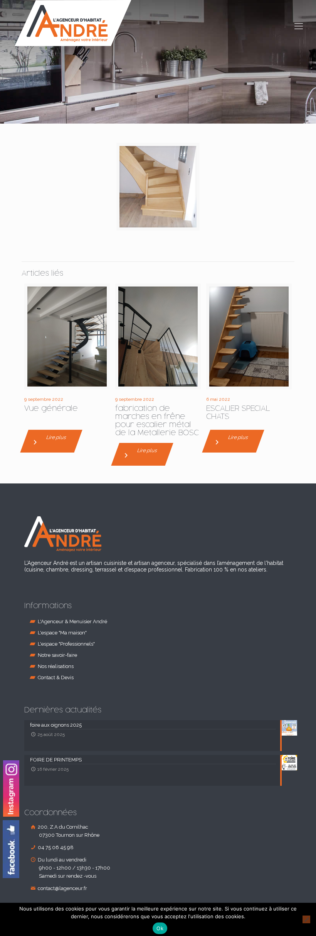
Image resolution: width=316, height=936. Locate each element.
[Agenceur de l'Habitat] (73, 23)
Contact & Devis (56, 677)
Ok (159, 928)
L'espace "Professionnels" (66, 644)
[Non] (306, 919)
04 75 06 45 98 (55, 847)
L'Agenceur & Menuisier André (72, 621)
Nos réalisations (56, 666)
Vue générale (51, 408)
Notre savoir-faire (57, 655)
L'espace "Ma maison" (62, 633)
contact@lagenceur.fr (62, 888)
